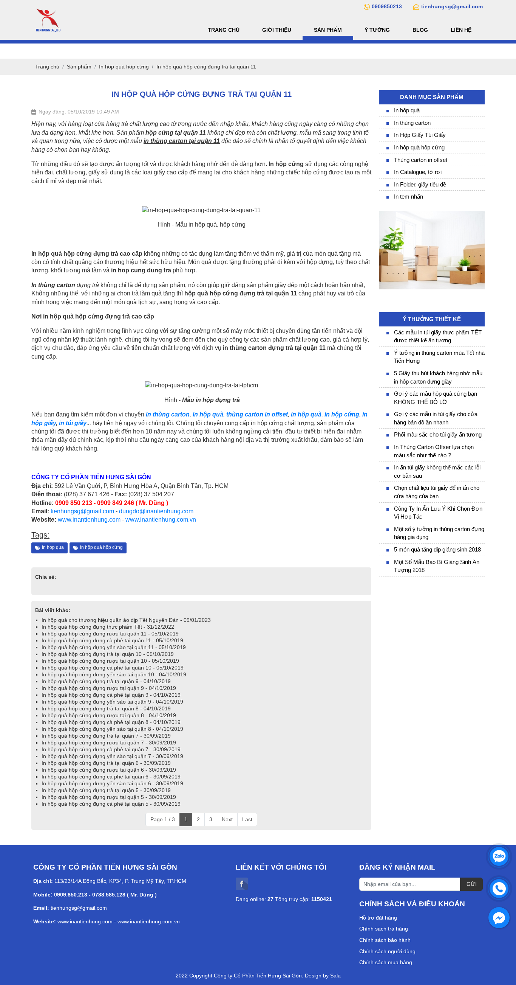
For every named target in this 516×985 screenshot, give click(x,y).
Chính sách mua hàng (385, 962)
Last (247, 819)
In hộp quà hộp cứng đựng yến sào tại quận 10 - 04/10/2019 (114, 674)
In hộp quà (407, 110)
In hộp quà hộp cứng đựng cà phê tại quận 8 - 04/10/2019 (111, 722)
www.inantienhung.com (89, 519)
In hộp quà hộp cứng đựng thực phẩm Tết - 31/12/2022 (108, 627)
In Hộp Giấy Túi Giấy (420, 135)
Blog (420, 30)
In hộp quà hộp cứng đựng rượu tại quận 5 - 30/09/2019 (109, 797)
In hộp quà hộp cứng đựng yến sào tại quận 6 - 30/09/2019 (112, 783)
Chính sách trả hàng (383, 929)
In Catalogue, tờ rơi (418, 172)
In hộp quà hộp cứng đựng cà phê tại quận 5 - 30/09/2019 (111, 804)
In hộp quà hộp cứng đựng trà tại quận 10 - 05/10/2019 (108, 654)
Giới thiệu (276, 30)
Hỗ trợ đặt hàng (378, 918)
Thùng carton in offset (420, 160)
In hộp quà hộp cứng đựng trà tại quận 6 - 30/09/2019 (106, 763)
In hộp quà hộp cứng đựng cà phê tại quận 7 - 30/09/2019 (111, 749)
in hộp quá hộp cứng (101, 547)
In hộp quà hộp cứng (419, 147)
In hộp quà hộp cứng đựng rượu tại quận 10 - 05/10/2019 (110, 661)
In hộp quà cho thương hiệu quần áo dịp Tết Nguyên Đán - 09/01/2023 (126, 620)
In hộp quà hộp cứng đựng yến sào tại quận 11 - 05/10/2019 (114, 647)
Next (227, 819)
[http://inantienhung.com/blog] (432, 214)
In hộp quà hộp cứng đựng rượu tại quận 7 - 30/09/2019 (109, 743)
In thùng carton (412, 123)
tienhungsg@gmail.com (82, 511)
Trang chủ (223, 30)
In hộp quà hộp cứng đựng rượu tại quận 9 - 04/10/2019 (109, 688)
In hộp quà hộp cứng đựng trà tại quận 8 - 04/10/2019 (106, 708)
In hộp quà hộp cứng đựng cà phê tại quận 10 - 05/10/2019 (113, 668)
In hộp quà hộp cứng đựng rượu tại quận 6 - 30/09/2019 (109, 770)
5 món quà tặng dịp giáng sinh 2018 (437, 549)
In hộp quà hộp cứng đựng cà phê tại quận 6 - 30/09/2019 (111, 777)
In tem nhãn (408, 196)
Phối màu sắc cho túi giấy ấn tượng (438, 434)
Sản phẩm (328, 30)
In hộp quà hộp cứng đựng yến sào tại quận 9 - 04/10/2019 (112, 702)
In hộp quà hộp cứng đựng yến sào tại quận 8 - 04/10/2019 (112, 729)
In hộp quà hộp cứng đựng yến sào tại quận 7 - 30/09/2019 (112, 756)
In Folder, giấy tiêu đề (420, 184)
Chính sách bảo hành (385, 940)
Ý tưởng (377, 30)
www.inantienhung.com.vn (160, 519)
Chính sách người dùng (387, 951)
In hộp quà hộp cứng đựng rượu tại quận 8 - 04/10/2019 (109, 715)
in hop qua (53, 547)
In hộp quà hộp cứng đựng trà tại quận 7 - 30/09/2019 (106, 736)
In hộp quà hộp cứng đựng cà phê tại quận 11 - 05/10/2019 (112, 640)
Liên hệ (461, 30)
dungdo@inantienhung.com (156, 511)
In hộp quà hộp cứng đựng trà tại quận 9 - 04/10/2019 (106, 681)
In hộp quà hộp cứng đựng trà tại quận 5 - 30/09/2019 (106, 790)
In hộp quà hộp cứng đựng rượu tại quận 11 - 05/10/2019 (110, 634)
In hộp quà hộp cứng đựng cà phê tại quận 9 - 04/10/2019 (111, 695)
